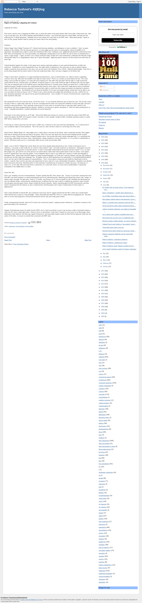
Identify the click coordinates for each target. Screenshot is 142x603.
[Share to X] (36, 222)
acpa (100, 334)
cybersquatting (103, 406)
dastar (101, 412)
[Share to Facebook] (38, 222)
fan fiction (102, 452)
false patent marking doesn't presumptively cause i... (119, 199)
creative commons (105, 400)
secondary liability (104, 550)
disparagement (103, 429)
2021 (103, 153)
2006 (103, 306)
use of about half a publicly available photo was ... (118, 214)
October (105, 172)
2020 (103, 156)
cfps (100, 365)
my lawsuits (102, 504)
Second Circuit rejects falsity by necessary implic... (119, 231)
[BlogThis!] (34, 222)
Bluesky (101, 128)
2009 (103, 297)
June (104, 185)
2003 (103, 316)
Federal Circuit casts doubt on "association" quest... (119, 224)
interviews (102, 484)
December (106, 165)
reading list (102, 542)
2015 (103, 277)
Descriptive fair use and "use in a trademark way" (118, 218)
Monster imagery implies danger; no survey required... (119, 221)
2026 (103, 137)
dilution (101, 423)
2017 (103, 271)
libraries (101, 493)
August (105, 178)
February (106, 263)
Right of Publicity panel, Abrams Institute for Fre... (118, 246)
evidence (102, 438)
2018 (103, 163)
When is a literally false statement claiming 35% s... (119, 202)
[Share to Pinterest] (40, 222)
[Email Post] (29, 222)
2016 (103, 274)
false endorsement (105, 449)
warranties (102, 582)
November (106, 169)
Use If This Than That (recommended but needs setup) (116, 108)
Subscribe (118, 40)
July (104, 182)
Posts (103, 86)
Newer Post (8, 240)
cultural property (104, 403)
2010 (103, 293)
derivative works (104, 417)
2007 (103, 303)
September (106, 175)
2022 (103, 150)
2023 (103, 146)
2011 (103, 290)
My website (102, 122)
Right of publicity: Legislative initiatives (114, 239)
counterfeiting (103, 397)
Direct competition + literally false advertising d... (118, 193)
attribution (102, 348)
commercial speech (105, 377)
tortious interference (105, 565)
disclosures (102, 426)
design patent (103, 420)
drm (100, 435)
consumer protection (105, 383)
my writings (102, 507)
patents (101, 519)
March (105, 260)
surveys (101, 559)
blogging (101, 354)
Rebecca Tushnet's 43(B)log (24, 9)
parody (101, 513)
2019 (103, 159)
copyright (102, 394)
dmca (100, 432)
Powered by (112, 47)
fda (100, 458)
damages (102, 409)
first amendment (20, 226)
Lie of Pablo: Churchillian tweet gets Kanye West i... (119, 196)
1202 (100, 328)
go (99, 475)
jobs (100, 487)
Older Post (88, 240)
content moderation (105, 386)
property (101, 539)
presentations (103, 530)
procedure (102, 536)
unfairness (102, 579)
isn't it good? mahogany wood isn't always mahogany (119, 249)
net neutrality (103, 510)
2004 (103, 313)
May (104, 253)
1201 (100, 325)
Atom (100, 99)
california (102, 357)
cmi (100, 371)
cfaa (100, 362)
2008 (103, 300)
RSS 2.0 (101, 105)
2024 (103, 143)
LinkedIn (101, 102)
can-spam (102, 360)
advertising (102, 336)
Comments (105, 90)
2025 (103, 140)
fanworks (102, 455)
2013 (103, 284)
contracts (102, 388)
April (104, 257)
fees (100, 461)
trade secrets (103, 568)
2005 (103, 310)
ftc (99, 467)
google (101, 478)
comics (101, 374)
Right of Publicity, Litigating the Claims (114, 243)
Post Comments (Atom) (21, 244)
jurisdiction (102, 490)
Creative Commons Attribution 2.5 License (31, 599)
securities (102, 553)
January (105, 266)
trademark (102, 571)
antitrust (101, 339)
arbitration (102, 342)
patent (101, 516)
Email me (102, 125)
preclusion (102, 524)
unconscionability (104, 576)
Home (48, 240)
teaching (101, 562)
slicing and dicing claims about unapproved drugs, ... (119, 206)
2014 (103, 280)
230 (100, 331)
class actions (103, 368)
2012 (103, 287)
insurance (102, 481)
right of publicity (29, 226)
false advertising (104, 440)
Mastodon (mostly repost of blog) (109, 119)
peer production (104, 521)
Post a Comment (9, 237)
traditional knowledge (105, 573)
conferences (12, 226)
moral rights (102, 498)
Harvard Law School (105, 116)
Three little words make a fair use (113, 227)
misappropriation (104, 495)
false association (104, 443)
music (101, 501)
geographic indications (106, 472)
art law (101, 345)
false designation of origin (107, 446)
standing (101, 556)
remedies (102, 545)
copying (101, 391)
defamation (102, 414)
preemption (102, 527)
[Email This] (32, 222)
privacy (101, 533)
